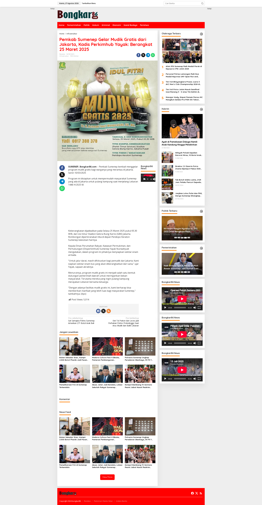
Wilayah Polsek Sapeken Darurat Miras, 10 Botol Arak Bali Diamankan (188, 154)
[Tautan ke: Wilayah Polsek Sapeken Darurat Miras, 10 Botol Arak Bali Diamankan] (167, 157)
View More (107, 477)
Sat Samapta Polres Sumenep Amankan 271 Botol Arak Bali (81, 320)
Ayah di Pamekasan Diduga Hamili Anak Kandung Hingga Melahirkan (179, 143)
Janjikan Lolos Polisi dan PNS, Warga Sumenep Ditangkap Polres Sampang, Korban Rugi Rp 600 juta (189, 194)
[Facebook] (98, 311)
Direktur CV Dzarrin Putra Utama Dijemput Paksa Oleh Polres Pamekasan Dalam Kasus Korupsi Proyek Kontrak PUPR (189, 167)
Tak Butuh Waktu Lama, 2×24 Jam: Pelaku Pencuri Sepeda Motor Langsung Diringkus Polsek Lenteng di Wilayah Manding (188, 181)
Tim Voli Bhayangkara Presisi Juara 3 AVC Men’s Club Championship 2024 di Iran (183, 83)
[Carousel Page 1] (175, 237)
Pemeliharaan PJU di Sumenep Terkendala (73, 386)
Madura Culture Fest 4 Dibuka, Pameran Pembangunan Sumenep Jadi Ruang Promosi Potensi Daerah (106, 358)
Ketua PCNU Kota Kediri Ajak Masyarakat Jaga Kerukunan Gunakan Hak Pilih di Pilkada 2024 (181, 230)
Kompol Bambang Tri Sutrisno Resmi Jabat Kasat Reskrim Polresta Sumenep (138, 386)
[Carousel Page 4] (185, 237)
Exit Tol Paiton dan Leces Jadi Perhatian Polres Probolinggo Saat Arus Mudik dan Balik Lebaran (123, 322)
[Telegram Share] (148, 55)
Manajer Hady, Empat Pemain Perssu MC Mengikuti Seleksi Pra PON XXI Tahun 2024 (184, 98)
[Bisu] (194, 307)
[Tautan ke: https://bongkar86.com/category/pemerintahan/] (201, 248)
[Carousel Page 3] (182, 237)
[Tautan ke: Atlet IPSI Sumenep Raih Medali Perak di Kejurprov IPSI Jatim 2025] (182, 51)
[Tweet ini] (143, 55)
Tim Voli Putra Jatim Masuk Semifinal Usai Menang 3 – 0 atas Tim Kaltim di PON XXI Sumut (182, 90)
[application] (148, 178)
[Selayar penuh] (155, 179)
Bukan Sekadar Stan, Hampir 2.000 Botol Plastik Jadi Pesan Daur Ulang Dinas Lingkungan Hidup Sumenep (73, 358)
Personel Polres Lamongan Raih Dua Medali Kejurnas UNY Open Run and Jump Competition (182, 75)
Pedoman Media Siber (103, 501)
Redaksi (87, 501)
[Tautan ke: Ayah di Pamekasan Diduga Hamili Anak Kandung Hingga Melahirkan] (182, 126)
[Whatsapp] (153, 55)
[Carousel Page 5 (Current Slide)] (188, 237)
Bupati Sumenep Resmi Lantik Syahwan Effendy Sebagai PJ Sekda (179, 267)
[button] (202, 3)
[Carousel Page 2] (179, 237)
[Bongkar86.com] (77, 14)
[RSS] (108, 311)
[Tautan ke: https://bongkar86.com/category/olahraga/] (201, 34)
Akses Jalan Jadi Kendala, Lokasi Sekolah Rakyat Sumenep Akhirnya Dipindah (107, 386)
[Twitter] (103, 311)
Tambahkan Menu (89, 3)
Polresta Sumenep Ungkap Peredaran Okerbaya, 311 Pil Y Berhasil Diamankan (138, 358)
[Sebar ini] (138, 55)
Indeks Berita (121, 501)
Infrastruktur (64, 56)
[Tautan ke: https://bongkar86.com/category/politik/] (201, 211)
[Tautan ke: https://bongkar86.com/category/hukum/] (201, 109)
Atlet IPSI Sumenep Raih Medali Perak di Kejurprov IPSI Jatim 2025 (184, 67)
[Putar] (144, 179)
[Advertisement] (47, 57)
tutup (52, 8)
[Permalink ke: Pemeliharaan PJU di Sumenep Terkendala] (74, 373)
